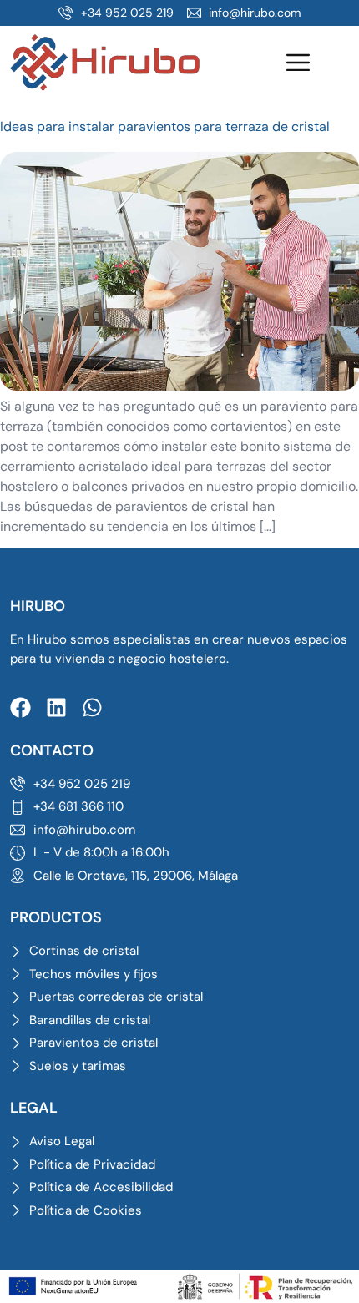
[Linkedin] (56, 707)
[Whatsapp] (92, 707)
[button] (298, 64)
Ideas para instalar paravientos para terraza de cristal (165, 126)
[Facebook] (20, 707)
